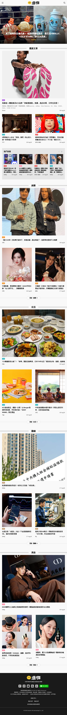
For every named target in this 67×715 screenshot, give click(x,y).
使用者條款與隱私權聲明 (33, 704)
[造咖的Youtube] (28, 686)
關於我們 (30, 701)
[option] (33, 25)
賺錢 (3, 482)
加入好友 (45, 686)
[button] (61, 151)
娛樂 (3, 237)
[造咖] (33, 3)
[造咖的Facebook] (19, 686)
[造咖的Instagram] (24, 686)
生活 (3, 134)
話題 (37, 134)
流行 (3, 100)
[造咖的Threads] (36, 686)
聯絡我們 (36, 701)
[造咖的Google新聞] (32, 686)
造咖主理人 (33, 698)
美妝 (21, 166)
